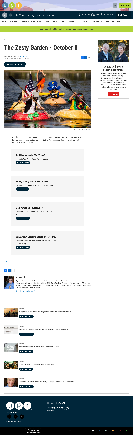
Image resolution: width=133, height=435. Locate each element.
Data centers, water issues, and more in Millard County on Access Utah (44, 329)
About (62, 21)
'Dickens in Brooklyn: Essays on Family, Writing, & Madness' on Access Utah (46, 382)
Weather (96, 21)
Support (72, 21)
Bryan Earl (23, 56)
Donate (125, 5)
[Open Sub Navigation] (43, 21)
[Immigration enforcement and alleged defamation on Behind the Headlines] (11, 312)
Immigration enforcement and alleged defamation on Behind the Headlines (46, 312)
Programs (50, 21)
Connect (84, 21)
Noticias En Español (10, 21)
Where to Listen (28, 21)
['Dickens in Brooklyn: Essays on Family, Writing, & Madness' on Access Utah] (11, 382)
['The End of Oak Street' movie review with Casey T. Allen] (11, 347)
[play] (4, 15)
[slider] (14, 15)
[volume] (11, 15)
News (39, 21)
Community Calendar (114, 21)
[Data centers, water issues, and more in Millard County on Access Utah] (11, 329)
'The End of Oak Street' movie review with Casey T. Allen (39, 347)
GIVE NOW (113, 94)
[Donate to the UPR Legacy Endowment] (113, 51)
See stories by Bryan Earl (26, 291)
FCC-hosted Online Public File (56, 403)
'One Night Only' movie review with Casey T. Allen (36, 364)
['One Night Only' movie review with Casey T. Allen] (11, 365)
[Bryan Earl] (9, 282)
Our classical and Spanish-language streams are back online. (66, 29)
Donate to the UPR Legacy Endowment (113, 68)
